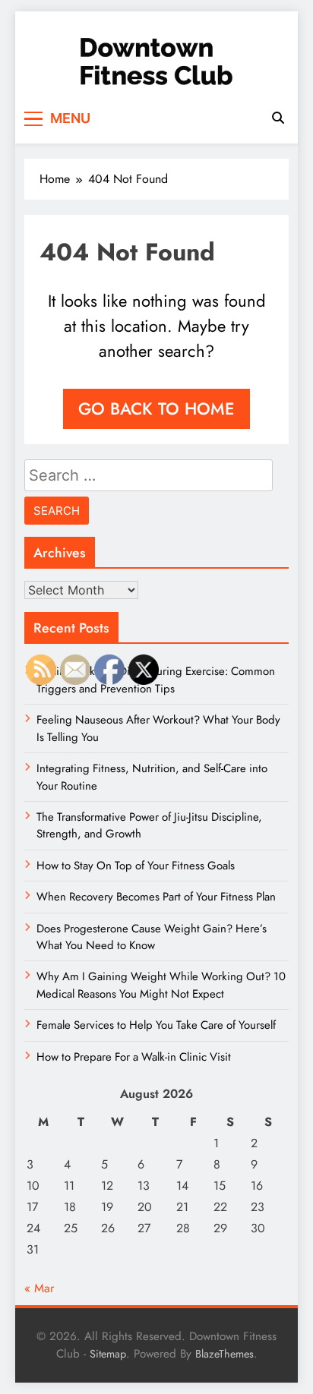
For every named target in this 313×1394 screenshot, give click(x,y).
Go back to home (156, 408)
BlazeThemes (224, 1353)
